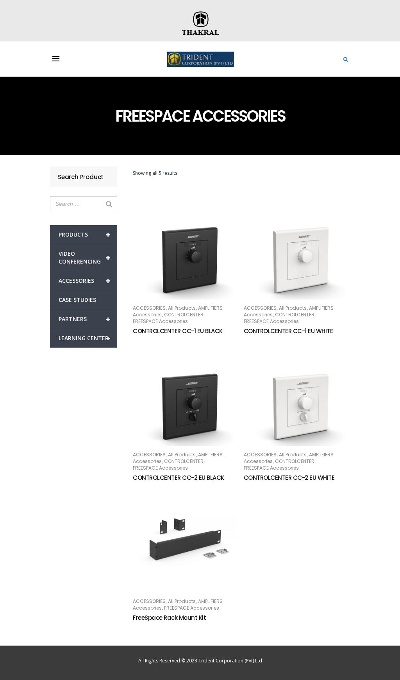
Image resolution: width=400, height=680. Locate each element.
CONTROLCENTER (184, 314)
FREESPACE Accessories (160, 321)
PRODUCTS (85, 234)
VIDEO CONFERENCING (85, 257)
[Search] (109, 204)
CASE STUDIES (77, 299)
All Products (182, 308)
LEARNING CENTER (85, 338)
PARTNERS (85, 319)
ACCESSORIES (85, 280)
